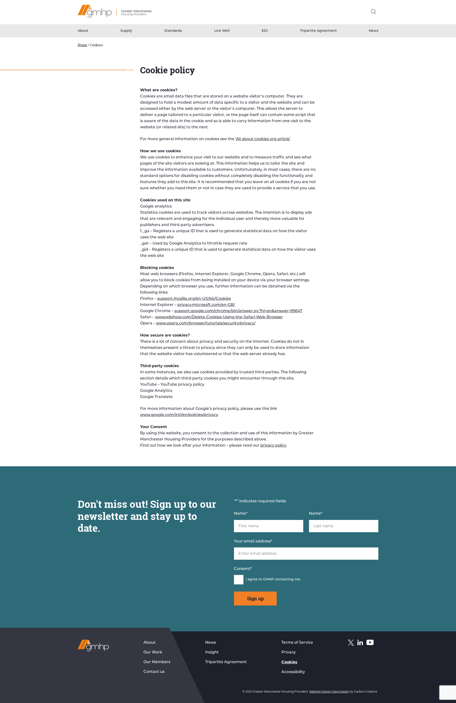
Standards (173, 31)
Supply (126, 31)
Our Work (152, 652)
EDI (265, 31)
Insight (212, 652)
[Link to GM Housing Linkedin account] (360, 643)
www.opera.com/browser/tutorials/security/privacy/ (206, 323)
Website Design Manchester (329, 691)
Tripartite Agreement (318, 31)
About (83, 31)
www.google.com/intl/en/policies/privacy (179, 415)
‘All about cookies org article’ (262, 139)
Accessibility (293, 672)
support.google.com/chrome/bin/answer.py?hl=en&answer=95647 (238, 311)
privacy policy (273, 446)
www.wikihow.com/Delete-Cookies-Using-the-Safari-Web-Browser (219, 317)
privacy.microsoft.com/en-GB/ (206, 305)
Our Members (156, 662)
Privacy (288, 652)
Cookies (289, 662)
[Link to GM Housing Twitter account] (351, 644)
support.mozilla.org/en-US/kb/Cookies (194, 299)
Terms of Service (297, 643)
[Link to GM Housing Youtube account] (370, 643)
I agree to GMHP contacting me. (273, 579)
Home (82, 45)
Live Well (222, 31)
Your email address (253, 541)
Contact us (154, 672)
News (373, 31)
